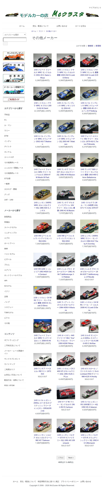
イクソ (7, 291)
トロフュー (8, 307)
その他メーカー (51, 31)
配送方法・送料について (14, 380)
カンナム (7, 152)
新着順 (98, 46)
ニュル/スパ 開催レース (13, 168)
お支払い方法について (13, 375)
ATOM (11, 385)
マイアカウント (95, 8)
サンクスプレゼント (12, 359)
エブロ (7, 238)
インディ (7, 141)
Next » (71, 458)
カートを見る (80, 26)
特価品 (7, 222)
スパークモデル (10, 227)
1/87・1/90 (8, 200)
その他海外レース (11, 162)
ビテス (7, 318)
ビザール (7, 259)
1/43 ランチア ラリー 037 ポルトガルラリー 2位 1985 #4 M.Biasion (66, 172)
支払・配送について (41, 26)
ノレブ (7, 302)
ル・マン (7, 125)
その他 (7, 323)
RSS (6, 385)
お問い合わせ (62, 26)
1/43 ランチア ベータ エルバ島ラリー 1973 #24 (42, 371)
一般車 (7, 184)
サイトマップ (9, 364)
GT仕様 (7, 178)
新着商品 (7, 217)
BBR (6, 249)
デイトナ (7, 146)
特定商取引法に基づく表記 (48, 481)
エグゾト (7, 270)
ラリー (41, 31)
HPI (5, 281)
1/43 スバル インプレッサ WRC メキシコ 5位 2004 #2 (66, 105)
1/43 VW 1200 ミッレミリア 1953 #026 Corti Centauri (42, 271)
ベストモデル (9, 254)
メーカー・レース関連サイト (14, 352)
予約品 (7, 115)
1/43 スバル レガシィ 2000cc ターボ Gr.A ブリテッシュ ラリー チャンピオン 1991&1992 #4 (42, 405)
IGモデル (8, 286)
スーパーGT (9, 157)
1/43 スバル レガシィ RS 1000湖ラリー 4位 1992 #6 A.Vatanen (89, 404)
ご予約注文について (12, 345)
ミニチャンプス (10, 233)
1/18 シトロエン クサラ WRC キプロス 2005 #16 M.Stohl (42, 105)
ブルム (7, 265)
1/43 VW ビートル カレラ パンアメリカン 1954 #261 (42, 238)
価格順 (90, 46)
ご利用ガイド (9, 369)
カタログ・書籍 (10, 189)
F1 (5, 120)
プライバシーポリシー (70, 481)
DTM (6, 136)
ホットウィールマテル (13, 275)
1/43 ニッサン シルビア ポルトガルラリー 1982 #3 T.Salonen (42, 437)
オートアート (9, 243)
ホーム (22, 26)
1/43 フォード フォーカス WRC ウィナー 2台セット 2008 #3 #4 (42, 338)
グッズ (7, 194)
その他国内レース (11, 173)
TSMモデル (8, 313)
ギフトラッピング (11, 340)
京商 (6, 297)
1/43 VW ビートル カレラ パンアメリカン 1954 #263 (66, 238)
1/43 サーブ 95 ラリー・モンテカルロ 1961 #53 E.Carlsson (66, 404)
